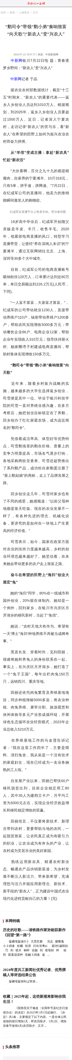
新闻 (12, 12)
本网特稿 (12, 921)
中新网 (17, 60)
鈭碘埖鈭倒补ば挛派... (23, 981)
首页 (3, 12)
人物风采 (24, 12)
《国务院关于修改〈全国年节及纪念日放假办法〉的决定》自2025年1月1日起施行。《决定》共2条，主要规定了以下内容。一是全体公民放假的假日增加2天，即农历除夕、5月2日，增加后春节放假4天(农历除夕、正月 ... (35, 1016)
